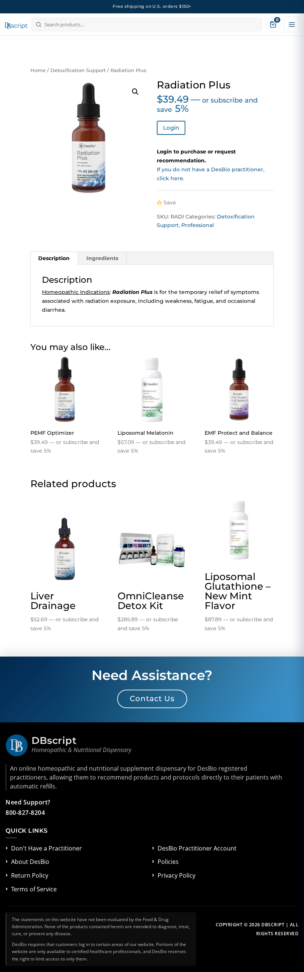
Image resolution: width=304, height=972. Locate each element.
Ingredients (102, 258)
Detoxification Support (78, 70)
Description (54, 258)
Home (38, 70)
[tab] (54, 258)
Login (171, 127)
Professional (197, 225)
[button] (135, 91)
